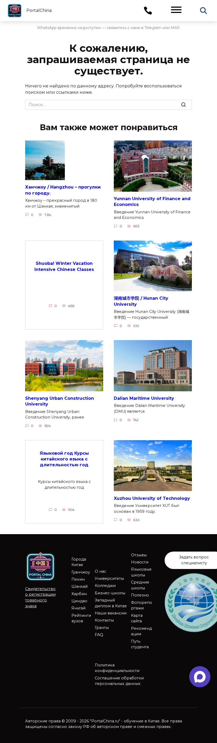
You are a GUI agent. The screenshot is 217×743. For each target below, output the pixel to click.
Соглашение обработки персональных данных (119, 681)
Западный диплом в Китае (111, 603)
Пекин (78, 579)
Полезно (140, 595)
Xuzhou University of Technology (152, 498)
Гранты (102, 627)
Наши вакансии (110, 613)
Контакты (104, 620)
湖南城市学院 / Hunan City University (141, 301)
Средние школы (140, 585)
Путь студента (140, 644)
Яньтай (78, 608)
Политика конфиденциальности (117, 668)
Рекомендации (141, 631)
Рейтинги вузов (81, 618)
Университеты (109, 578)
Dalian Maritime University (144, 398)
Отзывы (139, 555)
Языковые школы (141, 572)
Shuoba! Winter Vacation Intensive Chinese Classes (64, 266)
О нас (100, 571)
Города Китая (78, 562)
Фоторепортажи (141, 605)
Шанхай (79, 586)
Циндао (79, 601)
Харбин (79, 593)
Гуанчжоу (80, 572)
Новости (139, 562)
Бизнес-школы (110, 593)
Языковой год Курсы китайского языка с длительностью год (64, 458)
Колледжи (105, 585)
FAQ (99, 634)
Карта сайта (137, 618)
